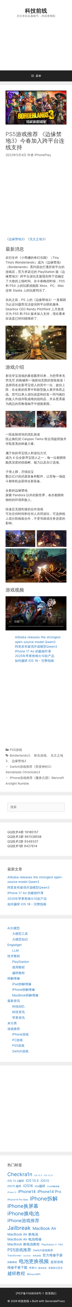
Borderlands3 (20, 755)
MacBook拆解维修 (25, 995)
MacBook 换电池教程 (23, 1244)
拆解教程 (12, 1262)
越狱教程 (18, 973)
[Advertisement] (36, 48)
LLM (15, 950)
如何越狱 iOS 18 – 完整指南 (34, 660)
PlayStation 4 (49, 1244)
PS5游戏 (16, 750)
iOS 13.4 (32, 1180)
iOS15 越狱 (14, 1186)
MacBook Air (44, 1228)
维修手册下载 (17, 1267)
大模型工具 (20, 934)
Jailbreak (19, 1228)
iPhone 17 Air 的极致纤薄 (33, 651)
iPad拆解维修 (21, 984)
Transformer (14, 1255)
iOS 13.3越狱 (15, 1180)
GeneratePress (55, 1301)
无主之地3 (37, 239)
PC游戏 (17, 1040)
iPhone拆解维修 (23, 989)
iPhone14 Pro (49, 1191)
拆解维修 (13, 978)
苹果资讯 (18, 1017)
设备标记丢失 (55, 1267)
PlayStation (20, 962)
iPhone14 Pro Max (17, 1199)
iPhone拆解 (44, 1198)
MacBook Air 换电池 (22, 1234)
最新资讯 (13, 1001)
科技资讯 (18, 1012)
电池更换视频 (34, 1261)
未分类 (12, 1023)
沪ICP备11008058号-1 (30, 1293)
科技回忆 (18, 1006)
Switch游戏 (20, 1051)
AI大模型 (13, 928)
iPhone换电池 (23, 1213)
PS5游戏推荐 (19, 1249)
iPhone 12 (11, 1192)
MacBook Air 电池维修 (24, 1239)
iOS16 (28, 1186)
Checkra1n (19, 1174)
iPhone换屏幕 (22, 1206)
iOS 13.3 (38, 1175)
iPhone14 (27, 1191)
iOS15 (45, 1180)
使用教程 (18, 967)
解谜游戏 (42, 1268)
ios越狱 (40, 1186)
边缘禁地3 (16, 239)
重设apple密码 (33, 1274)
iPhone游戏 (20, 1034)
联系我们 (50, 1293)
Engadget (14, 945)
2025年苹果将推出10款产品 (34, 656)
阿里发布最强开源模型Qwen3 (36, 646)
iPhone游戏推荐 (23, 1220)
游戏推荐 (13, 1029)
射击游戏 (40, 755)
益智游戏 (57, 1262)
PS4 (60, 1244)
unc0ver (27, 1256)
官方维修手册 (53, 1255)
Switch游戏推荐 (43, 1250)
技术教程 (13, 956)
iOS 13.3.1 (48, 1175)
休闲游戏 (37, 1256)
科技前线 (36, 10)
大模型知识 (20, 939)
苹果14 (33, 1267)
